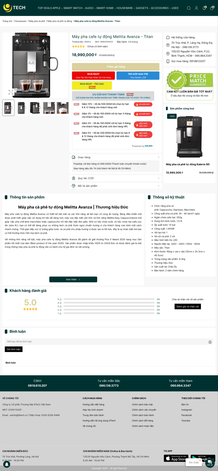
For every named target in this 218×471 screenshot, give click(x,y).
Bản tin (185, 404)
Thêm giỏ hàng (115, 66)
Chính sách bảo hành (143, 415)
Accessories (160, 8)
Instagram (186, 409)
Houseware (125, 8)
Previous (4, 108)
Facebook (186, 415)
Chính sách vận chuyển (144, 409)
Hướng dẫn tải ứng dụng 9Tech (99, 420)
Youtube (185, 420)
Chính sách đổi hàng (142, 420)
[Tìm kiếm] (189, 8)
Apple (56, 8)
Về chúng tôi (89, 426)
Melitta (87, 42)
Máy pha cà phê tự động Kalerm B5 (188, 164)
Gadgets (142, 8)
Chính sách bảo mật (142, 404)
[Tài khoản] (196, 8)
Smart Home (105, 8)
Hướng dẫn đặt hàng (93, 404)
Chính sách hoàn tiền (143, 426)
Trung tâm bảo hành (93, 415)
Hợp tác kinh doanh (93, 409)
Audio (89, 8)
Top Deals (45, 8)
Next (66, 108)
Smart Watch (73, 8)
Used (175, 8)
